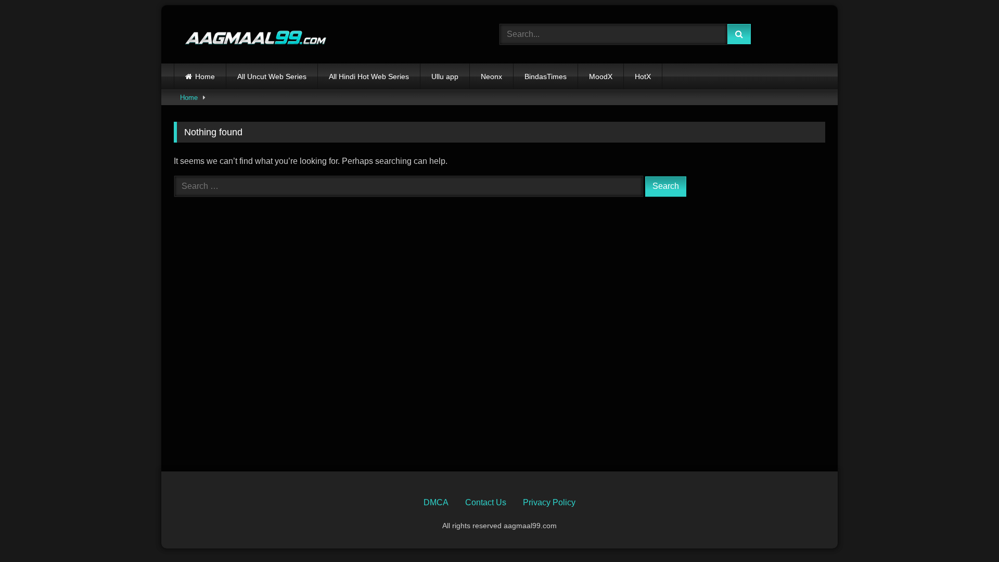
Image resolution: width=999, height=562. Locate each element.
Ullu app (444, 76)
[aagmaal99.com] (250, 34)
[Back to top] (966, 531)
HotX (643, 76)
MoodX (600, 76)
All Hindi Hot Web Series (369, 76)
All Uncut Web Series (271, 76)
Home (205, 76)
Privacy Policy (549, 502)
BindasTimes (545, 76)
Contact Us (485, 502)
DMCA (436, 502)
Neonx (491, 76)
